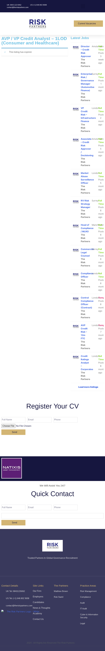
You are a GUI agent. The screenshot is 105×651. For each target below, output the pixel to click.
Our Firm (37, 591)
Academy (37, 613)
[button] (66, 23)
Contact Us (38, 619)
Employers (38, 596)
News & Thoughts (41, 608)
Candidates (38, 602)
